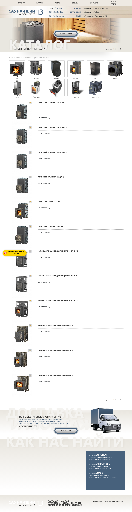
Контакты (94, 3)
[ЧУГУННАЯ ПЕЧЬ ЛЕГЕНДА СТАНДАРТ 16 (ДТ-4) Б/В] (22, 261)
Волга (95, 78)
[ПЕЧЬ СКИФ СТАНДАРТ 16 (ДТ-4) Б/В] (22, 138)
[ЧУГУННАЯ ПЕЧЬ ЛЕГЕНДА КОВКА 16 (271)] (22, 336)
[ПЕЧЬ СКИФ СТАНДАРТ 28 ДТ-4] (22, 237)
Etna (17, 78)
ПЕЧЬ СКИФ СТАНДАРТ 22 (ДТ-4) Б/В (52, 152)
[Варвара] (56, 68)
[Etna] (17, 68)
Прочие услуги (66, 430)
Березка (36, 78)
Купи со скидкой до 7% (16, 253)
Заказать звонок (66, 33)
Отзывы (75, 3)
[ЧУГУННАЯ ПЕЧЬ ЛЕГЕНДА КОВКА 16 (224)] (22, 385)
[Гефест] (115, 68)
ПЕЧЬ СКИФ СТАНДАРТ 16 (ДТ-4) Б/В (52, 127)
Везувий (75, 78)
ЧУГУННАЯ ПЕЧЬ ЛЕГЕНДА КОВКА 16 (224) (54, 375)
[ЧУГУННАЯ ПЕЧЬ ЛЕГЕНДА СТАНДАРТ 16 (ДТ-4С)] (22, 311)
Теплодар (36, 97)
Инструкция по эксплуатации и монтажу (108, 501)
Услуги (57, 3)
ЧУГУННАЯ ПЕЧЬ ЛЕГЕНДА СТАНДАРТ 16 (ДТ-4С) (57, 301)
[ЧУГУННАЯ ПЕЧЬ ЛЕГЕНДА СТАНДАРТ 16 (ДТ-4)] (22, 286)
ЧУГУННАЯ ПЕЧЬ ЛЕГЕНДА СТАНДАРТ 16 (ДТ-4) (56, 276)
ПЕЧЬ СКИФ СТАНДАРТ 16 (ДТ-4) (51, 103)
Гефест (115, 78)
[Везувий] (75, 68)
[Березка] (36, 68)
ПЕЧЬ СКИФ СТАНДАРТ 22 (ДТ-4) (51, 177)
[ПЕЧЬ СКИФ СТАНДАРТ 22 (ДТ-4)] (22, 187)
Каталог (39, 3)
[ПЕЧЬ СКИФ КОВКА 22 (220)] (22, 212)
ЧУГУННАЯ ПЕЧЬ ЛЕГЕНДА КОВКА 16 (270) (54, 350)
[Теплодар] (36, 87)
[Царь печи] (95, 87)
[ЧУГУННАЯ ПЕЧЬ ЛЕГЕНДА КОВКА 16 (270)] (22, 361)
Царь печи (95, 97)
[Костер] (17, 87)
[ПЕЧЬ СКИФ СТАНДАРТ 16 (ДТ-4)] (22, 113)
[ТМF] (56, 87)
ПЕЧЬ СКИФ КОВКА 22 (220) (49, 202)
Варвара (56, 78)
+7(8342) (55, 8)
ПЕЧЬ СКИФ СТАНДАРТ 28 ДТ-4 (50, 226)
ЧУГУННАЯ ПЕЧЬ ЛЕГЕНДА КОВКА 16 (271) (54, 325)
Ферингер (76, 97)
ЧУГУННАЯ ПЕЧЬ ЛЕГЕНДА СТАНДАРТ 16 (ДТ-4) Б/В (58, 251)
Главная (21, 3)
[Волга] (95, 68)
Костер (17, 97)
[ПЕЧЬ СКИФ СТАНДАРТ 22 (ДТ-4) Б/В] (22, 162)
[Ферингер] (75, 87)
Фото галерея (113, 3)
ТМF (56, 97)
